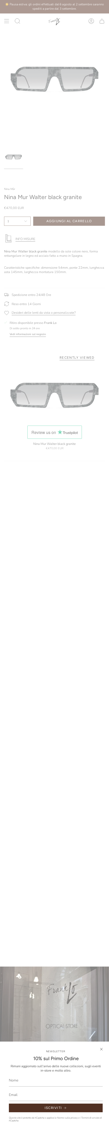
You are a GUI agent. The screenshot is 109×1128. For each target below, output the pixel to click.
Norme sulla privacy (67, 1117)
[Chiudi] (101, 1049)
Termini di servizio (90, 1117)
